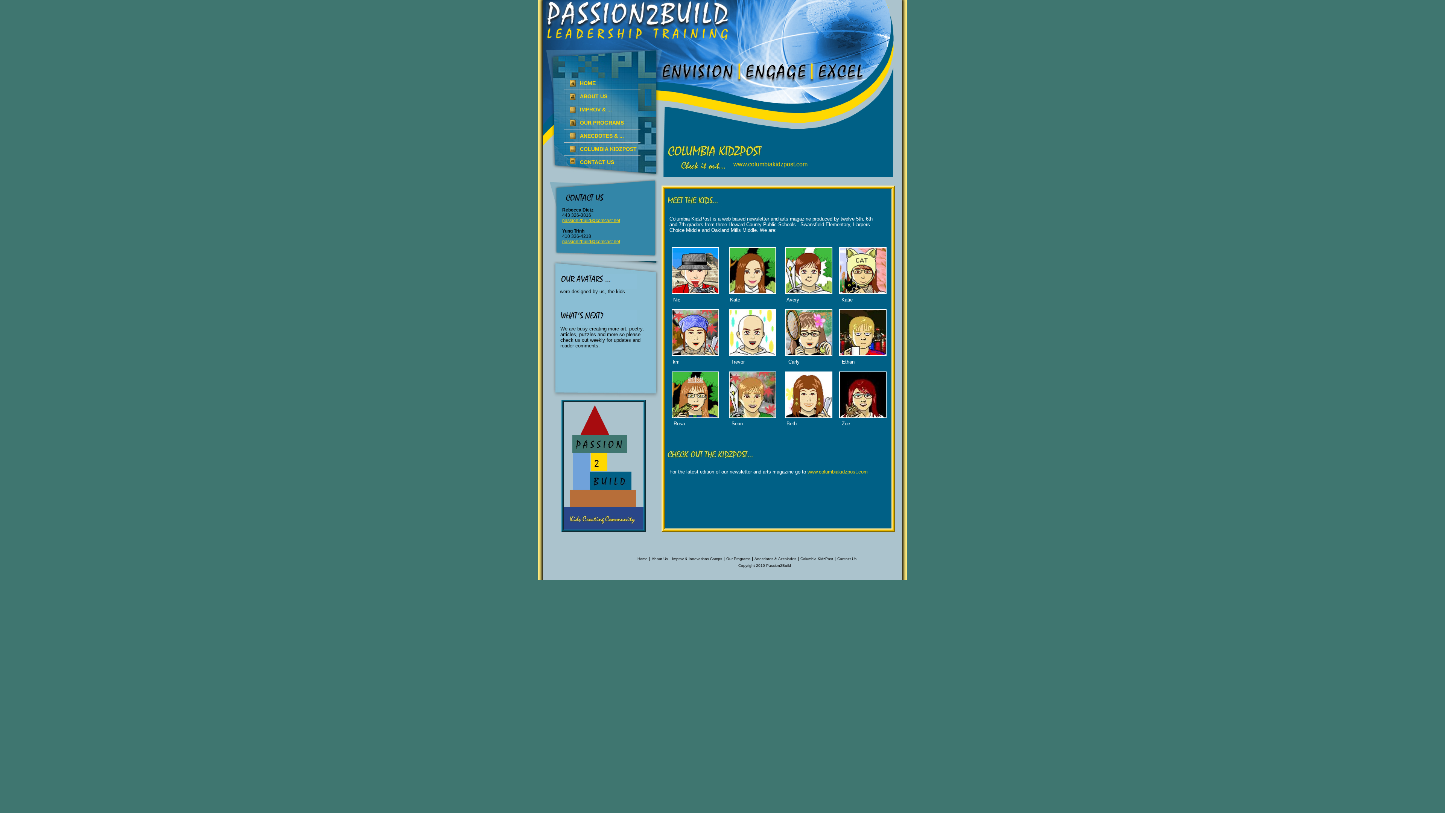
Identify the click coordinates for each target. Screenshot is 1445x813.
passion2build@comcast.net (591, 220)
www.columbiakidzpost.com (838, 472)
